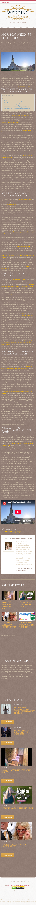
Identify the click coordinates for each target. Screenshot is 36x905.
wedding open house (24, 86)
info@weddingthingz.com (18, 885)
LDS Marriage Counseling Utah (25, 604)
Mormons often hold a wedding (10, 122)
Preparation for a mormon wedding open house (17, 108)
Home (3, 43)
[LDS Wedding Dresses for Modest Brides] (9, 616)
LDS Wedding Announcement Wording (27, 625)
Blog (9, 43)
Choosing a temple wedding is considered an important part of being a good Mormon (17, 342)
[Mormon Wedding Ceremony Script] (9, 595)
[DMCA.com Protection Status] (18, 887)
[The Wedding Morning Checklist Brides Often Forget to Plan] (6, 709)
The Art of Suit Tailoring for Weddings (21, 732)
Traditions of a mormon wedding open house (16, 101)
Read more (8, 722)
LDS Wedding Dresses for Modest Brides (9, 625)
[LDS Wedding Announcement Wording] (27, 616)
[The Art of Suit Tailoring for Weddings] (6, 732)
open (22, 313)
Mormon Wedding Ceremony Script (7, 605)
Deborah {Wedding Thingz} (13, 532)
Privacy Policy (18, 891)
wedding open (11, 204)
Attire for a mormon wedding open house (15, 103)
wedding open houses (23, 246)
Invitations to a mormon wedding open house (16, 107)
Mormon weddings (27, 315)
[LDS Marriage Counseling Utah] (27, 595)
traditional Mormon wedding (20, 115)
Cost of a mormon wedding (11, 105)
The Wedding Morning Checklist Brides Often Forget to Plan (24, 710)
